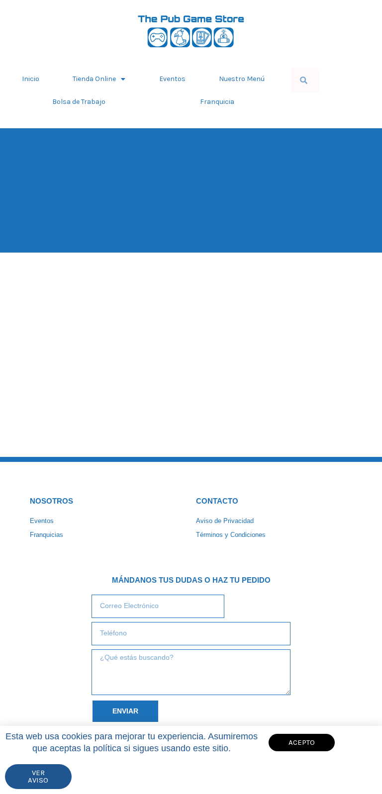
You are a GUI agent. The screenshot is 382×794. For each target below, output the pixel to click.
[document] (191, 397)
